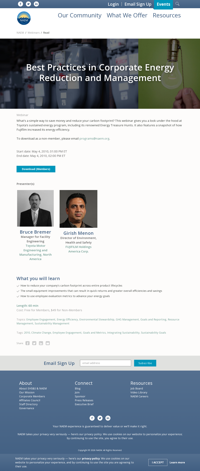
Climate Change (41, 332)
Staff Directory (28, 404)
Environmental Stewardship (96, 319)
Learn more (177, 462)
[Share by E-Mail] (48, 343)
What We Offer (127, 15)
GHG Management (127, 319)
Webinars (34, 32)
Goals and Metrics (94, 332)
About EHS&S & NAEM (33, 388)
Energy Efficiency (67, 319)
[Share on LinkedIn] (41, 343)
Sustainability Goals (153, 332)
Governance (26, 408)
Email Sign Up (137, 4)
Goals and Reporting (153, 319)
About (25, 383)
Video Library (138, 392)
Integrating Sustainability (123, 332)
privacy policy (93, 434)
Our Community (79, 15)
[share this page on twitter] (34, 343)
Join (77, 392)
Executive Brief (84, 404)
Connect (84, 383)
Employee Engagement (40, 319)
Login (113, 4)
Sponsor (80, 396)
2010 (27, 332)
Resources (167, 15)
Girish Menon (78, 233)
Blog (78, 388)
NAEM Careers (139, 396)
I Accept (158, 462)
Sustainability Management (52, 323)
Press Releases (84, 400)
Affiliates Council (29, 400)
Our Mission (26, 392)
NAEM (21, 32)
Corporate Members (32, 396)
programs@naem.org (94, 138)
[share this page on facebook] (27, 343)
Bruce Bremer (35, 232)
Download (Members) (36, 169)
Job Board (136, 388)
